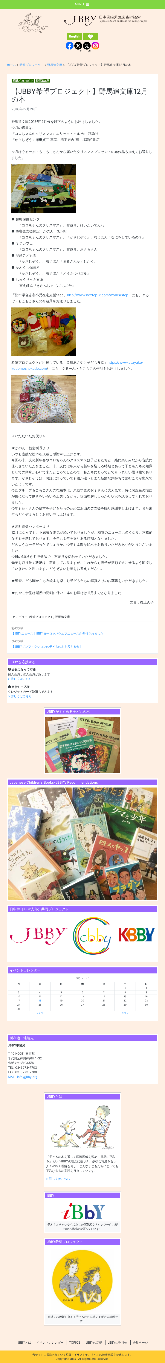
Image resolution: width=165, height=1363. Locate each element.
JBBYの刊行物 (117, 1342)
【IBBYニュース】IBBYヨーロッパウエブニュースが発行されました (57, 633)
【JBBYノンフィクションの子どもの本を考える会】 (46, 646)
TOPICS (74, 1342)
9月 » (125, 1013)
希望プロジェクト (23, 80)
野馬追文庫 (42, 80)
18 (40, 1000)
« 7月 (40, 1013)
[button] (79, 4)
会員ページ (140, 1342)
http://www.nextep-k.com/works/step (97, 295)
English (74, 36)
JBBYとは (24, 1342)
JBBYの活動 (94, 1342)
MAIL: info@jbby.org (22, 1077)
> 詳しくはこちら (20, 678)
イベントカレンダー (50, 1342)
